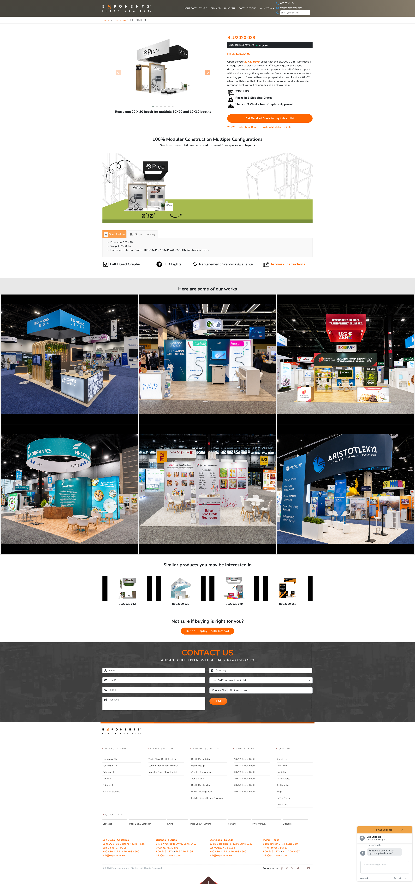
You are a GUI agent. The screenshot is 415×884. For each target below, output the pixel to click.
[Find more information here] (384, 854)
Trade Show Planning (200, 823)
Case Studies (283, 778)
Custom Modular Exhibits (276, 127)
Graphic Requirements (202, 772)
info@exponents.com (291, 7)
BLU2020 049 (234, 604)
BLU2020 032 (180, 604)
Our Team (282, 765)
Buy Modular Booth (223, 8)
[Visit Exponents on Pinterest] (298, 868)
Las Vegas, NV (109, 759)
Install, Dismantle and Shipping (207, 798)
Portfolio (281, 772)
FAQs (170, 823)
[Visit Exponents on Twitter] (292, 868)
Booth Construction (201, 785)
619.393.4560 (130, 851)
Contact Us (282, 804)
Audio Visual (197, 778)
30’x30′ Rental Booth (244, 791)
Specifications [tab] (117, 234)
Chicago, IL (107, 785)
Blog (279, 791)
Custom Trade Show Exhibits (163, 765)
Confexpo (107, 823)
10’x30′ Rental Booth (244, 765)
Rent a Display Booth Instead (207, 631)
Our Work (266, 8)
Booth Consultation (201, 759)
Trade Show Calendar (140, 823)
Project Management (201, 791)
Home (106, 20)
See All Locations (111, 791)
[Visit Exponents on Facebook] (282, 868)
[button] (153, 106)
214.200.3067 (291, 851)
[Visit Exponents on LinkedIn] (303, 868)
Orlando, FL (108, 772)
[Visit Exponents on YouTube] (308, 868)
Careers (232, 823)
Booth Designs (247, 8)
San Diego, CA (109, 765)
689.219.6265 (184, 851)
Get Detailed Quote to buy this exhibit (269, 118)
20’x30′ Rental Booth (244, 778)
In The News (283, 798)
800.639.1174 (287, 3)
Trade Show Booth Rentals (162, 759)
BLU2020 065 (287, 604)
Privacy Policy (259, 823)
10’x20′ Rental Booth (244, 759)
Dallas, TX (107, 778)
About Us (282, 759)
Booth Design (198, 765)
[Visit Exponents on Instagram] (287, 868)
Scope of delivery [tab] (145, 234)
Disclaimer (288, 823)
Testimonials (283, 785)
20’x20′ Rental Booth (244, 772)
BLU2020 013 (127, 604)
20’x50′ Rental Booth (244, 785)
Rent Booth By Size (195, 8)
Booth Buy (120, 20)
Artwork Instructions (287, 264)
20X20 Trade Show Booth (242, 127)
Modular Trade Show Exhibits (163, 772)
